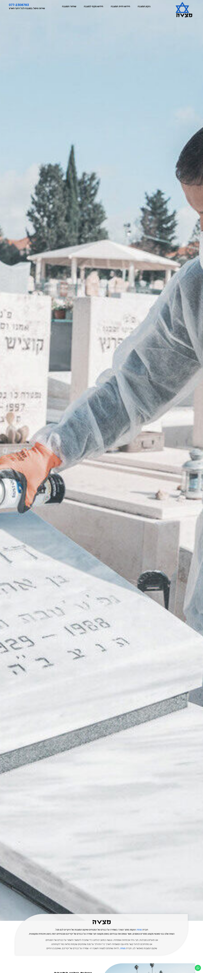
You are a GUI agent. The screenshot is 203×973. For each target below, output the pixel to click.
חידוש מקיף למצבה (93, 6)
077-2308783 (19, 5)
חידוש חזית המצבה (120, 6)
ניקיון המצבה (144, 6)
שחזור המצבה (69, 6)
